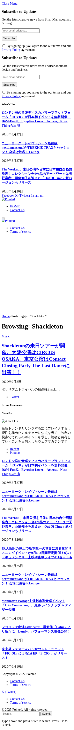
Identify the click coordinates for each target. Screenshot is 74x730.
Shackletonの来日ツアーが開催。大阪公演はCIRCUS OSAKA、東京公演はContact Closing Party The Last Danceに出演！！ (36, 359)
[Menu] (3, 218)
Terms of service (20, 231)
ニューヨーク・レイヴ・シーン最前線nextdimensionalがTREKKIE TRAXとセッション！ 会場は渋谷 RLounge (36, 147)
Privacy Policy (11, 49)
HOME (15, 206)
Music (6, 336)
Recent (14, 449)
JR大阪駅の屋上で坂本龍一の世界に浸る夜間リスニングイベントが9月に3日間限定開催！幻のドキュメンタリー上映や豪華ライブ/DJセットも (37, 553)
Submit (46, 713)
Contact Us (17, 210)
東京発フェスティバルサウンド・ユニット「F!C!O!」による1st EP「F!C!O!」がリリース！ (34, 653)
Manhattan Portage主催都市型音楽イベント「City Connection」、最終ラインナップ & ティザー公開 (37, 605)
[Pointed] (8, 199)
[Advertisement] (37, 275)
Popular (15, 452)
